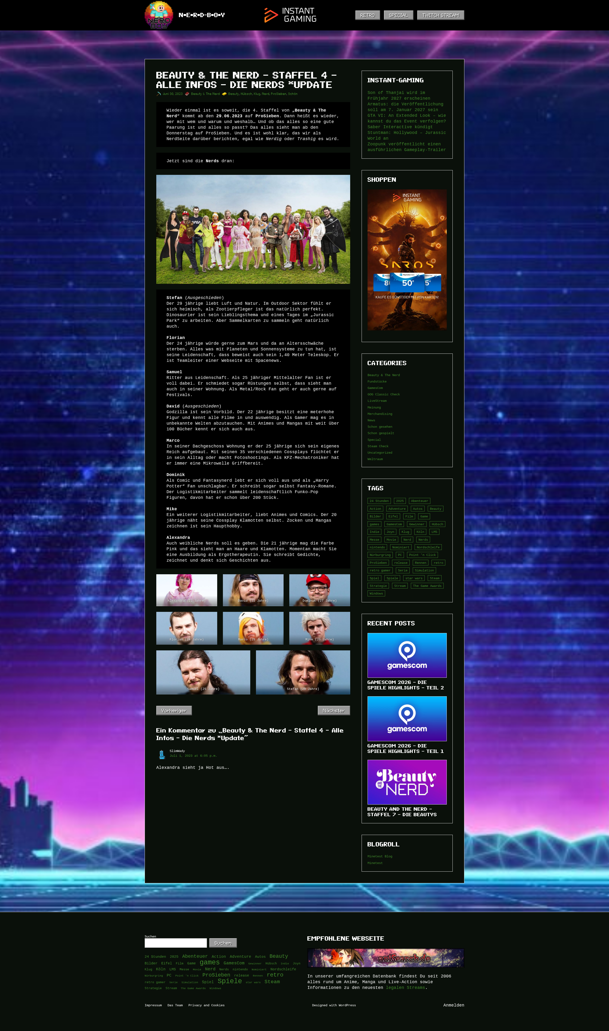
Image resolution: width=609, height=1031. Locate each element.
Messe (374, 540)
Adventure (397, 509)
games (374, 524)
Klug (257, 94)
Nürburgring (380, 555)
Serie (403, 570)
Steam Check (378, 446)
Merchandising (380, 414)
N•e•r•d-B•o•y (202, 15)
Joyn (390, 532)
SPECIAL (398, 15)
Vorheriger (174, 710)
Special (374, 440)
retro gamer (380, 570)
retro (438, 563)
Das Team (175, 1005)
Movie (391, 540)
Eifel (393, 516)
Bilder (375, 516)
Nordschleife (428, 547)
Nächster (334, 710)
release (401, 563)
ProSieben (279, 94)
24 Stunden (379, 501)
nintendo (377, 547)
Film (409, 516)
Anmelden (453, 1005)
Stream (400, 586)
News (371, 420)
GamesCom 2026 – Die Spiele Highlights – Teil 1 (406, 748)
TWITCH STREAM (440, 15)
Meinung (374, 407)
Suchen (150, 936)
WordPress (347, 1005)
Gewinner (416, 524)
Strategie (378, 586)
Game (424, 516)
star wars (413, 578)
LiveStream (377, 401)
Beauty (234, 94)
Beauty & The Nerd (206, 94)
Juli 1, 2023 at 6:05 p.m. (193, 756)
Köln (420, 532)
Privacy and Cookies (206, 1005)
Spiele (392, 578)
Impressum (153, 1005)
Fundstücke (377, 381)
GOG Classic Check (384, 394)
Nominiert (400, 547)
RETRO (368, 15)
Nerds (423, 540)
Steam (434, 578)
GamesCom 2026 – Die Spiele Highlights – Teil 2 (406, 685)
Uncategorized (380, 453)
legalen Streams (405, 987)
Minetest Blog (380, 856)
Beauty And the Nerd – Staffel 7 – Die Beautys (402, 811)
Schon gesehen (380, 427)
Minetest (375, 863)
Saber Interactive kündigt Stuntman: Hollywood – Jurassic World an (407, 133)
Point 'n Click (422, 555)
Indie (374, 532)
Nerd (266, 94)
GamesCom (375, 388)
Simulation (424, 570)
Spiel (374, 578)
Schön (293, 94)
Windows (376, 593)
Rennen (420, 563)
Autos (417, 509)
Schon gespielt (381, 433)
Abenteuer (419, 501)
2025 (400, 501)
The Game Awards (427, 586)
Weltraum (375, 459)
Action (375, 509)
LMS (434, 532)
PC (400, 555)
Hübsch (246, 94)
